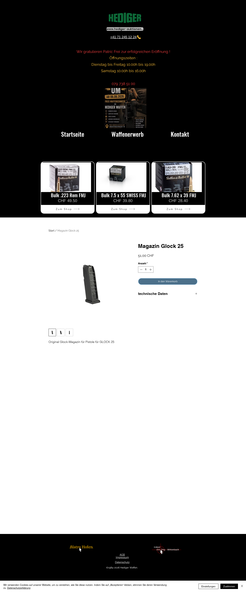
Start (51, 230)
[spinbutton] (146, 269)
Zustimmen (229, 586)
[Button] (81, 549)
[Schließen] (242, 586)
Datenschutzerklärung (18, 587)
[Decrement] (141, 269)
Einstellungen (208, 586)
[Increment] (151, 269)
